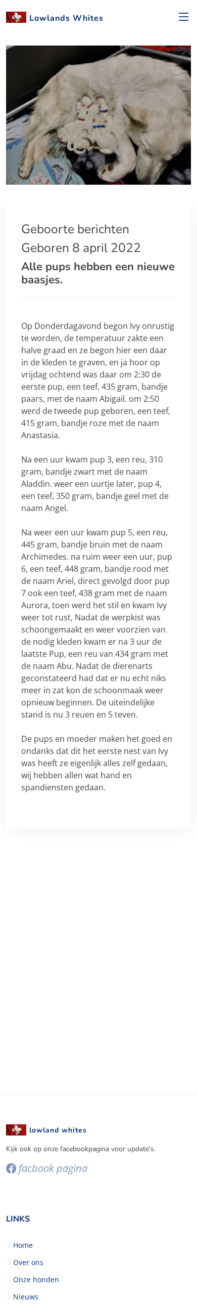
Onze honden (36, 1279)
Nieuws (25, 1296)
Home (23, 1245)
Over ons (28, 1262)
